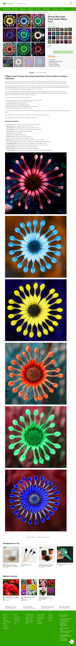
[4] (49, 42)
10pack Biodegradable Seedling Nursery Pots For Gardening (46, 565)
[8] (66, 42)
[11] (58, 29)
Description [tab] (32, 72)
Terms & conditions (7, 622)
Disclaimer (5, 625)
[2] (70, 33)
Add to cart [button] (11, 570)
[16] (54, 33)
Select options (11, 602)
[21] (54, 38)
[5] (54, 42)
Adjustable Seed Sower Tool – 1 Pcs (64, 564)
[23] (62, 38)
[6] (58, 42)
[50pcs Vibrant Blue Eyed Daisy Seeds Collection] (47, 587)
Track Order (16, 617)
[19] (66, 33)
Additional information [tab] (42, 72)
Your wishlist (17, 620)
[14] (70, 29)
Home (4, 12)
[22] (58, 38)
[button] (43, 35)
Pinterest (50, 618)
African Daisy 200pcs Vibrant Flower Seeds (11, 598)
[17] (58, 33)
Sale (27, 623)
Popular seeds (29, 618)
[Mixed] (49, 46)
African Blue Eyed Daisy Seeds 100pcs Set (27, 598)
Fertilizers (5, 563)
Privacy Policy (6, 620)
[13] (66, 29)
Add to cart (63, 52)
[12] (62, 29)
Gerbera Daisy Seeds (17, 12)
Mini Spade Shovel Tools (26, 565)
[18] (62, 33)
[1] (49, 29)
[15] (49, 33)
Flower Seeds (9, 12)
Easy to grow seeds (30, 617)
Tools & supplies (29, 620)
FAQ (15, 623)
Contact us (16, 622)
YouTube (50, 620)
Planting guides (40, 617)
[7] (62, 42)
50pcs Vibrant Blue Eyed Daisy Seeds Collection (45, 598)
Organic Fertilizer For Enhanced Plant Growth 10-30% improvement (10, 565)
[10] (54, 29)
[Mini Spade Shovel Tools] (29, 554)
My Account (16, 618)
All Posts (39, 620)
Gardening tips (40, 618)
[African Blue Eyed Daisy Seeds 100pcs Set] (29, 587)
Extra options (24, 563)
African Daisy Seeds (25, 12)
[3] (70, 38)
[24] (66, 38)
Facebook (50, 617)
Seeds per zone (29, 622)
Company (5, 617)
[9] (70, 42)
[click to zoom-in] (24, 35)
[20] (49, 38)
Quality (4, 618)
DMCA (4, 623)
